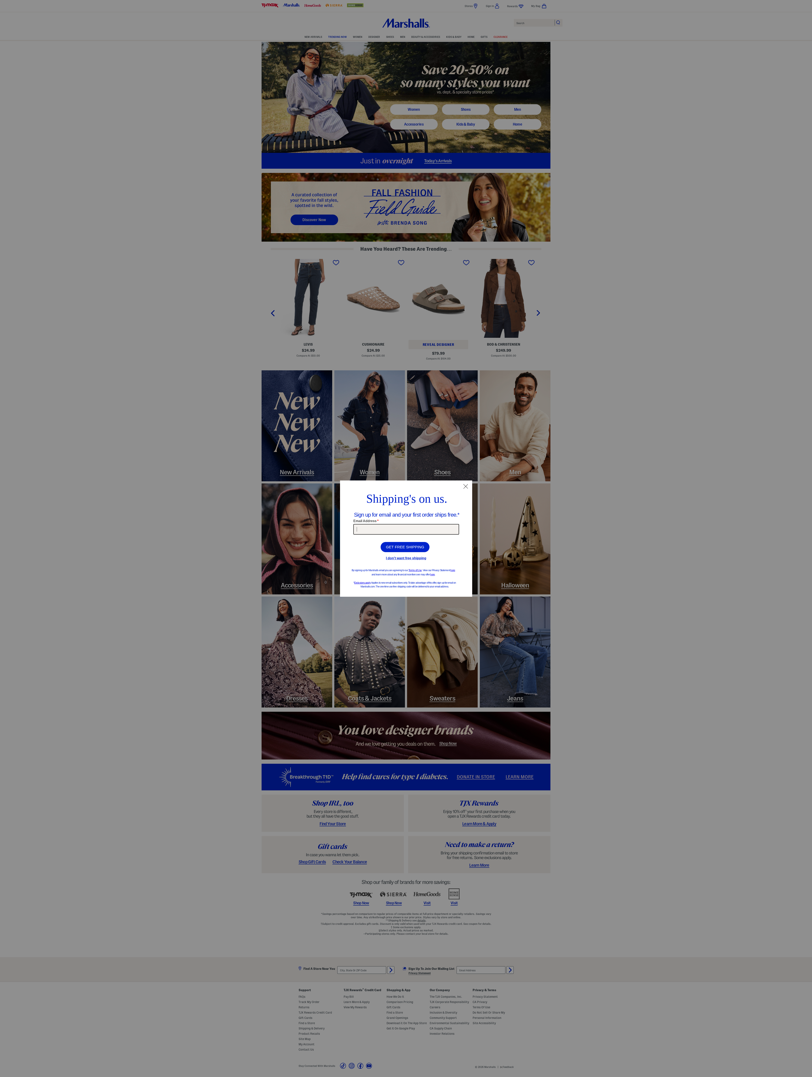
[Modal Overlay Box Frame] (406, 538)
